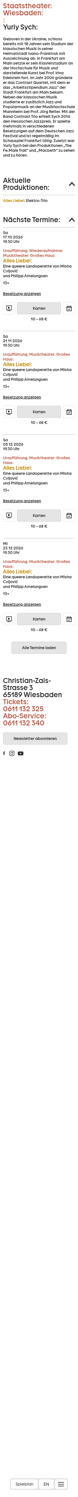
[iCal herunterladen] (69, 308)
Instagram (12, 753)
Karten (39, 308)
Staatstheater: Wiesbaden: (27, 9)
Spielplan (24, 1484)
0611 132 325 (23, 708)
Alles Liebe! (13, 200)
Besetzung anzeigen (22, 293)
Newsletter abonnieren (35, 738)
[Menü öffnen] (61, 1484)
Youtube (20, 753)
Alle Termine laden (39, 647)
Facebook (4, 753)
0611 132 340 (23, 723)
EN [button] (46, 1484)
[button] (39, 184)
